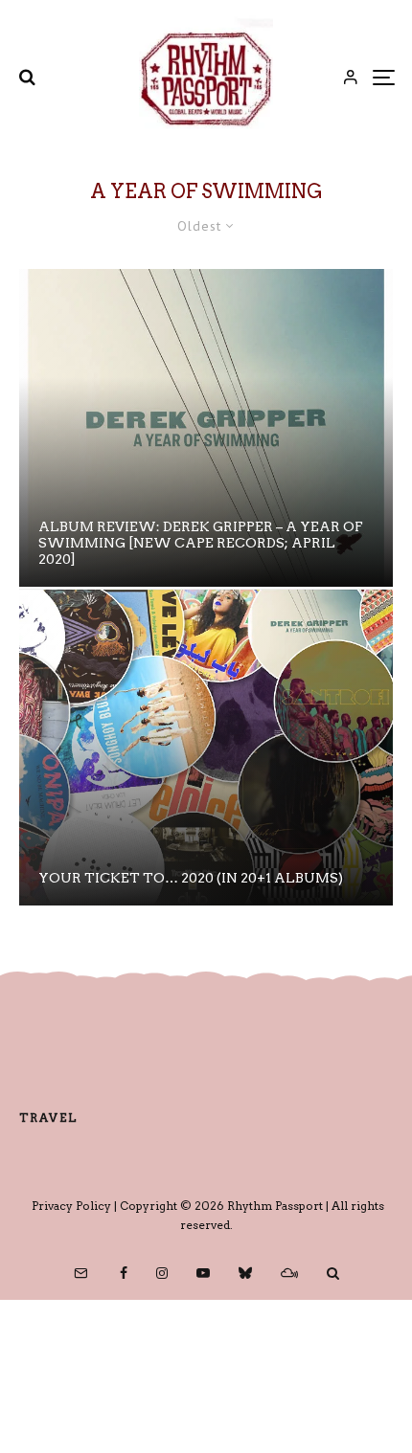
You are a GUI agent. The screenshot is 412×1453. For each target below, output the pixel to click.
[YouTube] (203, 1273)
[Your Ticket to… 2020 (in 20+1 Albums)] (206, 747)
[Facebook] (123, 1273)
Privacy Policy (71, 1205)
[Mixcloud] (289, 1273)
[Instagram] (162, 1273)
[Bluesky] (245, 1273)
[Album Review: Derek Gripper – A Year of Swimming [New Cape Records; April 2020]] (206, 428)
